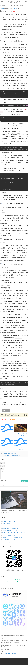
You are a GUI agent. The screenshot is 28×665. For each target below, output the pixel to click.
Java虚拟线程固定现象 (7, 542)
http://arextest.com (8, 652)
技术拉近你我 (18, 579)
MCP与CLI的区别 (6, 523)
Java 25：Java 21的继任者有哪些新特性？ (11, 528)
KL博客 (16, 581)
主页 (1, 5)
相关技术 (5, 5)
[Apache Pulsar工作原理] (7, 442)
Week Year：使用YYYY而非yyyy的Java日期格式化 (13, 532)
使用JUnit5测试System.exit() (8, 539)
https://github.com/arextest (10, 653)
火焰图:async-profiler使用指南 (8, 526)
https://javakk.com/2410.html (20, 415)
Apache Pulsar (8, 17)
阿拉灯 (3, 579)
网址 (2, 468)
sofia (2, 8)
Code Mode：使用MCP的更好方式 (9, 521)
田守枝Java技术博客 (6, 581)
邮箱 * (2, 466)
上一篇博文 (6, 14)
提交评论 (25, 481)
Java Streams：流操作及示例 (10, 453)
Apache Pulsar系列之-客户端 (7, 434)
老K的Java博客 (14, 2)
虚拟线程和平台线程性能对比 (8, 535)
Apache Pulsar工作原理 (7, 447)
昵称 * (2, 463)
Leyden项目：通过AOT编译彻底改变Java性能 (12, 537)
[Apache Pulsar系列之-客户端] (7, 428)
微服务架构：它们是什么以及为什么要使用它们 (14, 455)
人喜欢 (5, 419)
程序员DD (4, 584)
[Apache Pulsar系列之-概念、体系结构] (20, 442)
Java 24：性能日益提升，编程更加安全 (10, 530)
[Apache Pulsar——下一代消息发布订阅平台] (20, 428)
